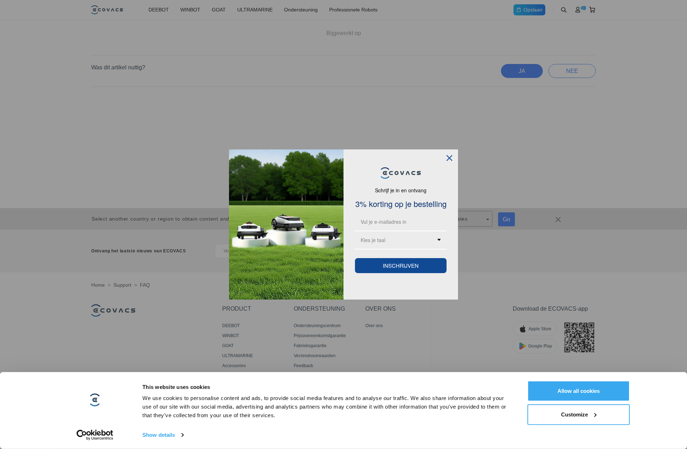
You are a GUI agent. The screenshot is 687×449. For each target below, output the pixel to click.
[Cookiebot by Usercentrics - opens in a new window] (95, 435)
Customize (574, 414)
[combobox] (401, 240)
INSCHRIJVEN (401, 265)
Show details (158, 435)
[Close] (449, 158)
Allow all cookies (578, 391)
